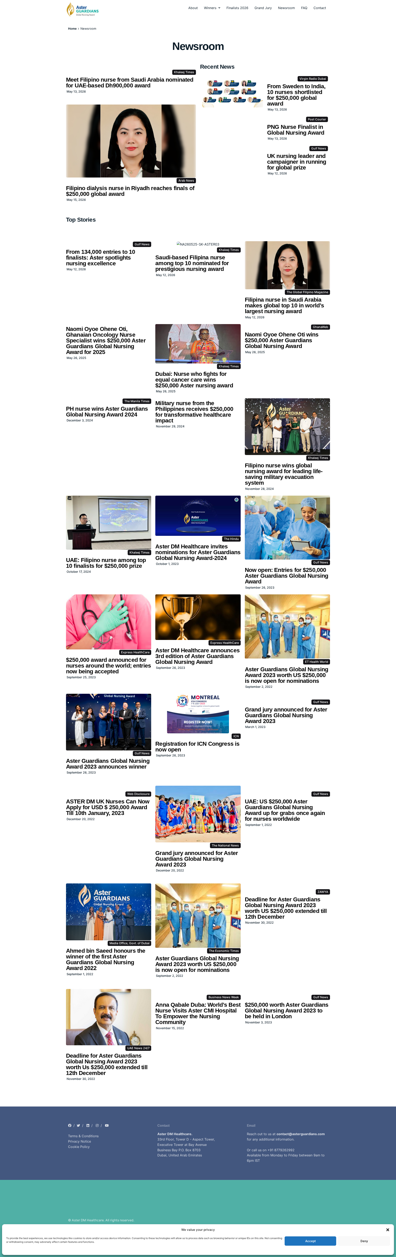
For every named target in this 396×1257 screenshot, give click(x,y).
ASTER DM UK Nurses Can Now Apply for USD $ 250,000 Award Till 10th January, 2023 (107, 807)
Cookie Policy (79, 1147)
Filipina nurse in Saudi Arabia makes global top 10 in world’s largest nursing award (284, 305)
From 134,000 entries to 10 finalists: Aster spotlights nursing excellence (100, 258)
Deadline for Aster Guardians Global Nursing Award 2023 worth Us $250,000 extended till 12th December (106, 1064)
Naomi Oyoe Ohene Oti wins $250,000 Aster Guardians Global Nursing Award (282, 340)
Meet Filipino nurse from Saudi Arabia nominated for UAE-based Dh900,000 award (129, 82)
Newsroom (286, 8)
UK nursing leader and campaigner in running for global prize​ (296, 162)
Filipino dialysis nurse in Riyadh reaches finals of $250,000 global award (130, 191)
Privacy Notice (79, 1141)
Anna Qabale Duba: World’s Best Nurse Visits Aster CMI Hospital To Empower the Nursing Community (197, 1013)
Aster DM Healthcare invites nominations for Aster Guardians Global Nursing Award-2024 (197, 552)
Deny (364, 1241)
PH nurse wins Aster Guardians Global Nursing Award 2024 (107, 412)
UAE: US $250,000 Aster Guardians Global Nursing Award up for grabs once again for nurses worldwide (285, 810)
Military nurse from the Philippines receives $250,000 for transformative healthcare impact (194, 412)
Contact (320, 8)
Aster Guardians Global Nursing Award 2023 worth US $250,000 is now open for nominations (286, 675)
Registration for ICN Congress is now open (197, 747)
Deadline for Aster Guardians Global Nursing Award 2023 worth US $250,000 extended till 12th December (286, 908)
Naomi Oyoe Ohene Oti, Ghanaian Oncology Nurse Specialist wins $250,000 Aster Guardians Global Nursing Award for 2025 (106, 340)
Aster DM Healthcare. (174, 1134)
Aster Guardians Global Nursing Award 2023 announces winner (108, 764)
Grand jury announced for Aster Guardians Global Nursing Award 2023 (286, 715)
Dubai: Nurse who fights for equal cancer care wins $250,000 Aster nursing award (194, 380)
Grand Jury (263, 8)
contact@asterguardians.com (301, 1134)
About (193, 8)
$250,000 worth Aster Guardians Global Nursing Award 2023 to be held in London (287, 1010)
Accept (310, 1241)
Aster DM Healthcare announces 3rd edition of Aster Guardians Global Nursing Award (197, 656)
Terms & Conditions (83, 1136)
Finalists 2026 (237, 8)
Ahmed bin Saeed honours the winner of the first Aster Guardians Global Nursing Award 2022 (105, 959)
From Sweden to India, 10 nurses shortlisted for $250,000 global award (296, 95)
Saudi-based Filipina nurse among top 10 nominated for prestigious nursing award (192, 263)
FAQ (304, 8)
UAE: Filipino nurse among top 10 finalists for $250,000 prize (106, 563)
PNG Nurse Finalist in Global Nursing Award (295, 130)
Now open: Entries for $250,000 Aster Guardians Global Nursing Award (286, 576)
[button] (388, 1230)
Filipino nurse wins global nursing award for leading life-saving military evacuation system (284, 474)
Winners (210, 8)
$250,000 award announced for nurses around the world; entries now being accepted (108, 666)
